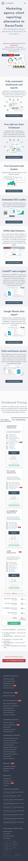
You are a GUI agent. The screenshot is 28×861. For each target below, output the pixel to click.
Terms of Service (7, 856)
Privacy (5, 854)
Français (6, 847)
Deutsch (6, 850)
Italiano (14, 847)
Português (7, 844)
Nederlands (14, 844)
